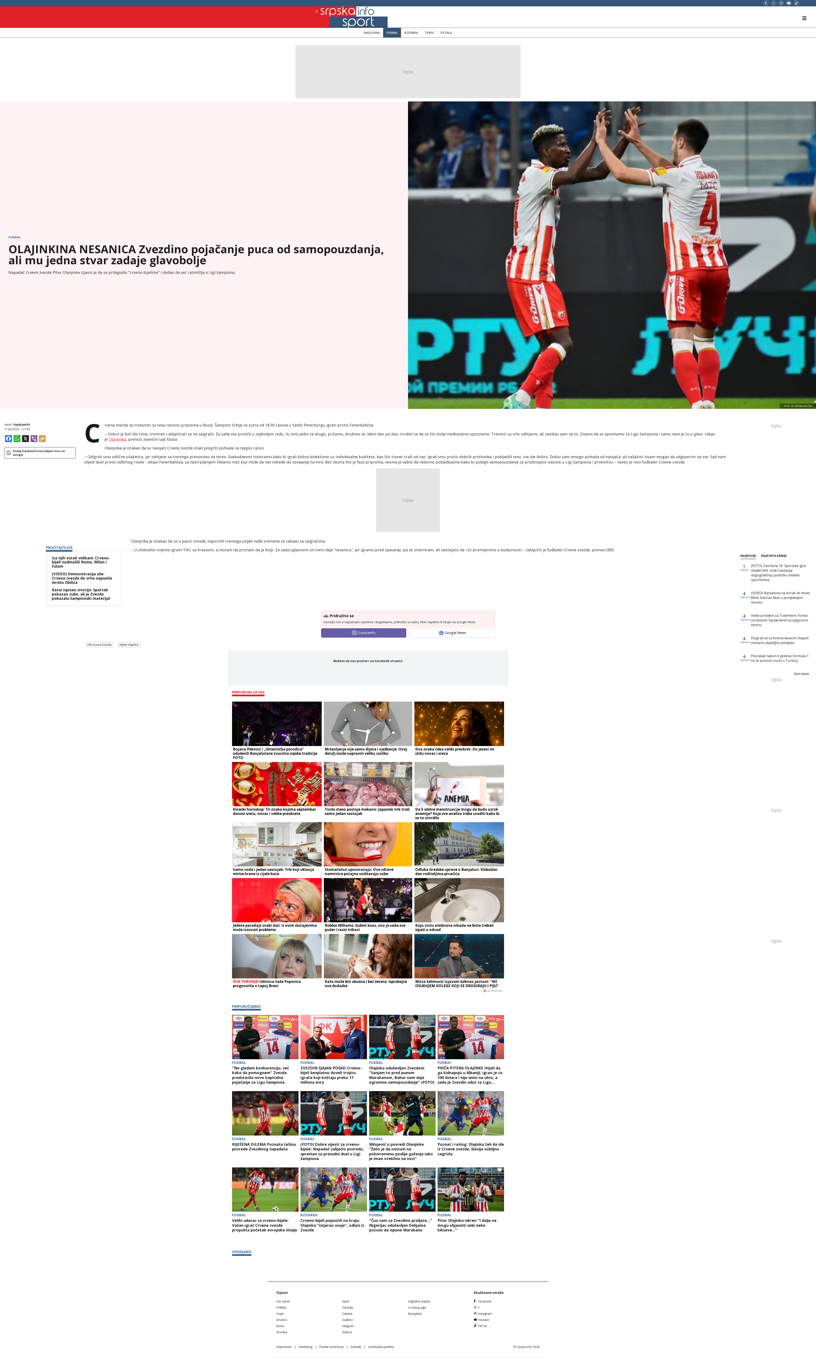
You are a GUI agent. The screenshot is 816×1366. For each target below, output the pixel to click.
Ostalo (446, 33)
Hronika (281, 1332)
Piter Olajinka (129, 645)
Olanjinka (117, 439)
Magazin (348, 1326)
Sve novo (801, 673)
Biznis (280, 1326)
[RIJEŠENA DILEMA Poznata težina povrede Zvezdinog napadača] (265, 1113)
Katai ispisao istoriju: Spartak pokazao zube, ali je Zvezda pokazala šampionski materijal (81, 594)
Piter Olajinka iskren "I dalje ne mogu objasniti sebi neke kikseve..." (467, 1225)
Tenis (429, 33)
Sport (346, 1301)
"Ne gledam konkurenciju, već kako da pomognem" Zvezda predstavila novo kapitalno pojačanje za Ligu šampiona (260, 1075)
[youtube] (788, 3)
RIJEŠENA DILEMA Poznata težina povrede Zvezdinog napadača (264, 1146)
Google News (455, 632)
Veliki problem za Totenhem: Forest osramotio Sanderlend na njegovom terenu (779, 620)
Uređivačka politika (381, 1347)
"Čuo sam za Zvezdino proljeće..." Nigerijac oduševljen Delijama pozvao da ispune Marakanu (400, 1225)
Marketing (305, 1347)
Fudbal (392, 33)
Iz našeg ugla (417, 1307)
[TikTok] (796, 3)
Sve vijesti (283, 1301)
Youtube (483, 1320)
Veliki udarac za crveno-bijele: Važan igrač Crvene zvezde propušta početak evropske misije (264, 1225)
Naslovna (372, 33)
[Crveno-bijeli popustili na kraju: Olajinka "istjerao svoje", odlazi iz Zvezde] (333, 1189)
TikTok (482, 1326)
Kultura (347, 1332)
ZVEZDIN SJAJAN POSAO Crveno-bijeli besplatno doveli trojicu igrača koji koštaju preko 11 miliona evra (331, 1075)
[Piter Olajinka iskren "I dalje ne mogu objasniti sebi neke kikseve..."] (471, 1189)
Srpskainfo (21, 424)
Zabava (347, 1314)
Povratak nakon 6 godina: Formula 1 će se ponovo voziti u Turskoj (780, 658)
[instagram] (781, 3)
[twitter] (773, 3)
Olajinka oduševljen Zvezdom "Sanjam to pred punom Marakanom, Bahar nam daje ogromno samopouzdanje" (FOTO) (401, 1075)
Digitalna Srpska (419, 1301)
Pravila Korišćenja (331, 1347)
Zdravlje (347, 1307)
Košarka (411, 33)
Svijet (280, 1314)
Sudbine (347, 1320)
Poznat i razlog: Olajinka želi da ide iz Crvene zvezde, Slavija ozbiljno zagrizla (471, 1149)
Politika (281, 1307)
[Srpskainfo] (331, 17)
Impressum (284, 1347)
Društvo (281, 1320)
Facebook (484, 1301)
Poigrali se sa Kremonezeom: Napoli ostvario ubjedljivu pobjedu (780, 640)
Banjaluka (415, 1314)
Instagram (485, 1314)
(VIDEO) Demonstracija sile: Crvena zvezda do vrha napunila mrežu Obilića (82, 578)
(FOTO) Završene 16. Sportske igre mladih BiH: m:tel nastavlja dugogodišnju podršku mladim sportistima (778, 572)
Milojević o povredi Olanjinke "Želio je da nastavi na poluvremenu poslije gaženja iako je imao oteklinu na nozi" (401, 1151)
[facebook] (765, 3)
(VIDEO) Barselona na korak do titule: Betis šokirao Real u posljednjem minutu (780, 598)
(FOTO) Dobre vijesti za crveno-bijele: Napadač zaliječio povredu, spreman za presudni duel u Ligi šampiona (332, 1151)
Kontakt (355, 1347)
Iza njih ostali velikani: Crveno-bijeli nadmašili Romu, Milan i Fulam (81, 562)
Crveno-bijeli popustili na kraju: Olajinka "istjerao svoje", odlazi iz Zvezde (332, 1225)
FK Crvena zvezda (100, 645)
